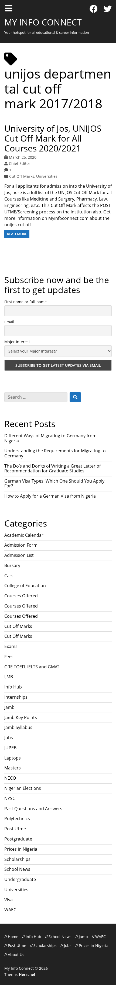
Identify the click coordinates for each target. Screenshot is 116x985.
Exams (11, 646)
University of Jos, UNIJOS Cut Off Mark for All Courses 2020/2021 (53, 138)
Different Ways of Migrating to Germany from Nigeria (50, 438)
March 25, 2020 (22, 157)
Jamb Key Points (20, 717)
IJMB (8, 677)
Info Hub (13, 687)
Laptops (12, 758)
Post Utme (15, 829)
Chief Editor (19, 163)
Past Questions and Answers (33, 809)
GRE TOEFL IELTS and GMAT (31, 667)
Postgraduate (18, 839)
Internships (16, 697)
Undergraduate (20, 879)
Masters (12, 768)
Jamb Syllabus (18, 727)
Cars (8, 576)
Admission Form (20, 545)
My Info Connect (43, 22)
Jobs (8, 737)
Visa (8, 900)
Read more (17, 233)
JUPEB (10, 748)
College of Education (25, 585)
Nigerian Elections (22, 788)
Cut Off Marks (21, 176)
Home (13, 936)
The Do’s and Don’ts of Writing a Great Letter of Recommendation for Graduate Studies (52, 468)
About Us (16, 954)
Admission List (19, 555)
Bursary (12, 565)
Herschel (27, 974)
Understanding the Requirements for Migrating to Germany (55, 453)
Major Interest (17, 341)
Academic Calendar (23, 535)
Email (9, 321)
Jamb (9, 707)
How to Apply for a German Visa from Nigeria (50, 496)
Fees (8, 657)
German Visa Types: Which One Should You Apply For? (54, 483)
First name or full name (25, 301)
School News (17, 869)
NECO (10, 778)
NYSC (9, 798)
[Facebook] (94, 9)
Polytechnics (17, 818)
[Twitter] (108, 9)
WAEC (10, 910)
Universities (46, 176)
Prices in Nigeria (20, 849)
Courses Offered (21, 596)
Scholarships (17, 859)
